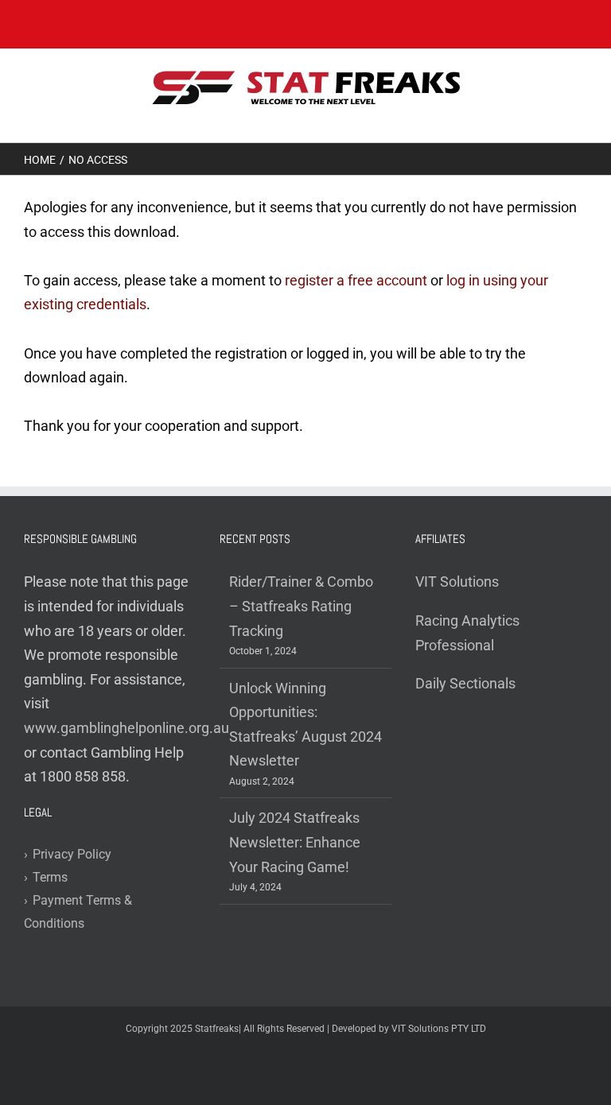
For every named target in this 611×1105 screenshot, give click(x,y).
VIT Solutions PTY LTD (438, 1028)
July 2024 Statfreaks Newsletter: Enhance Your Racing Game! (294, 841)
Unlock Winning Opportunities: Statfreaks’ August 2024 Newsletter (305, 725)
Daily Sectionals (465, 683)
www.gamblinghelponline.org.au (126, 727)
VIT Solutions (457, 581)
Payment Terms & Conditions (78, 912)
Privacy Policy (67, 854)
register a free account (356, 280)
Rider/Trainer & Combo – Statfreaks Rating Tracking (301, 605)
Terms (46, 877)
